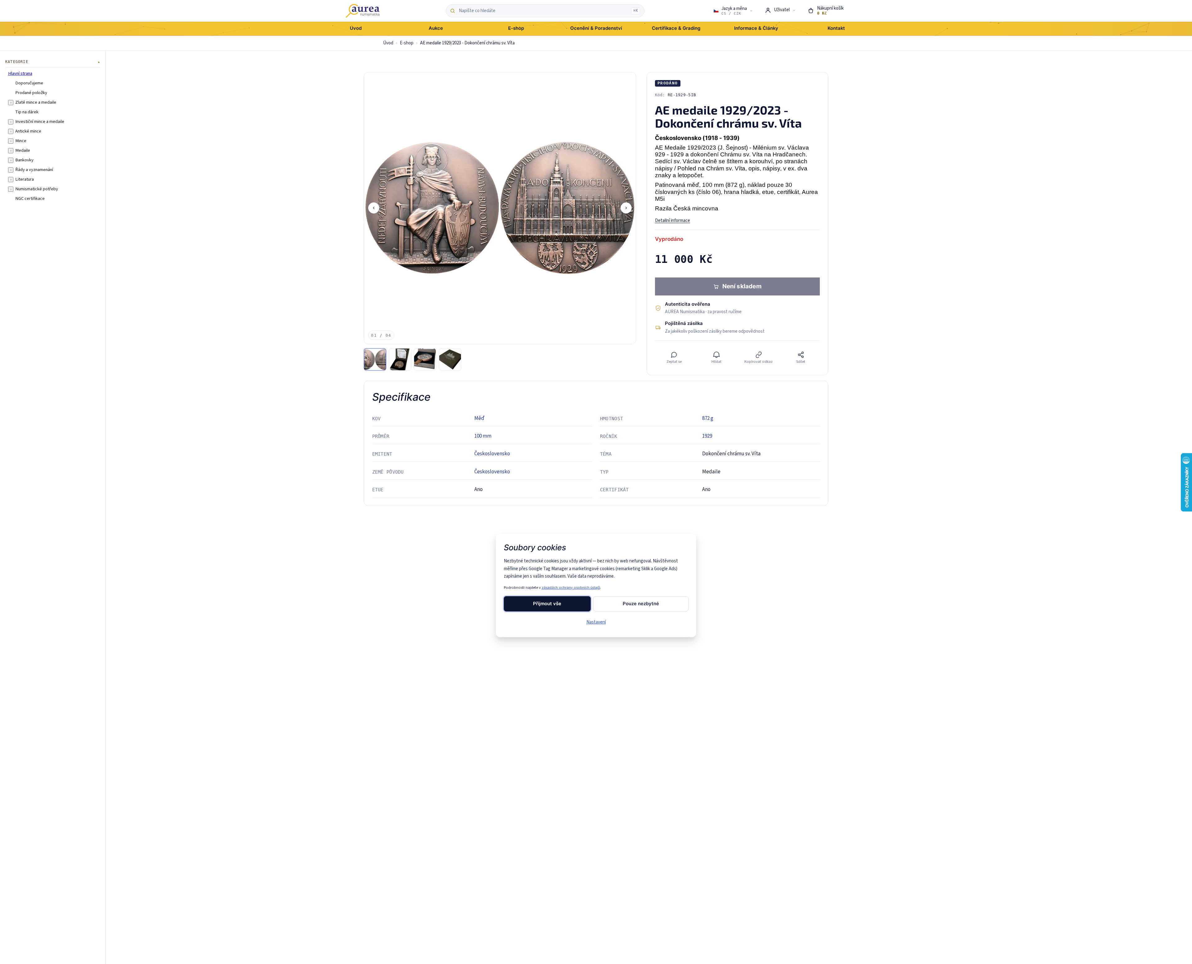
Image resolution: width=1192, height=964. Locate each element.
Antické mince (28, 131)
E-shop (406, 43)
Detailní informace (672, 220)
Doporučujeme (29, 83)
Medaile (22, 150)
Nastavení (596, 622)
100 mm (482, 436)
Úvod (388, 43)
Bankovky (24, 160)
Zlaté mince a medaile (35, 102)
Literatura (24, 179)
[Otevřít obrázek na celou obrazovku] (500, 208)
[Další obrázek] (626, 208)
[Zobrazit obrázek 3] (425, 359)
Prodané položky (31, 93)
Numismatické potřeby (36, 189)
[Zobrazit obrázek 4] (450, 359)
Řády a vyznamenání (34, 170)
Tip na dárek (26, 112)
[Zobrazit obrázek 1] (375, 359)
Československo (492, 453)
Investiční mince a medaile (39, 121)
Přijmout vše (547, 603)
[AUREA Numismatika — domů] (362, 11)
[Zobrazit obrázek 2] (400, 359)
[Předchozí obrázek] (373, 208)
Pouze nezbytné (641, 603)
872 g (707, 418)
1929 (707, 436)
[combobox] (543, 11)
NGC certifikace (30, 198)
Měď (479, 418)
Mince (20, 141)
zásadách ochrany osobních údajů (571, 587)
